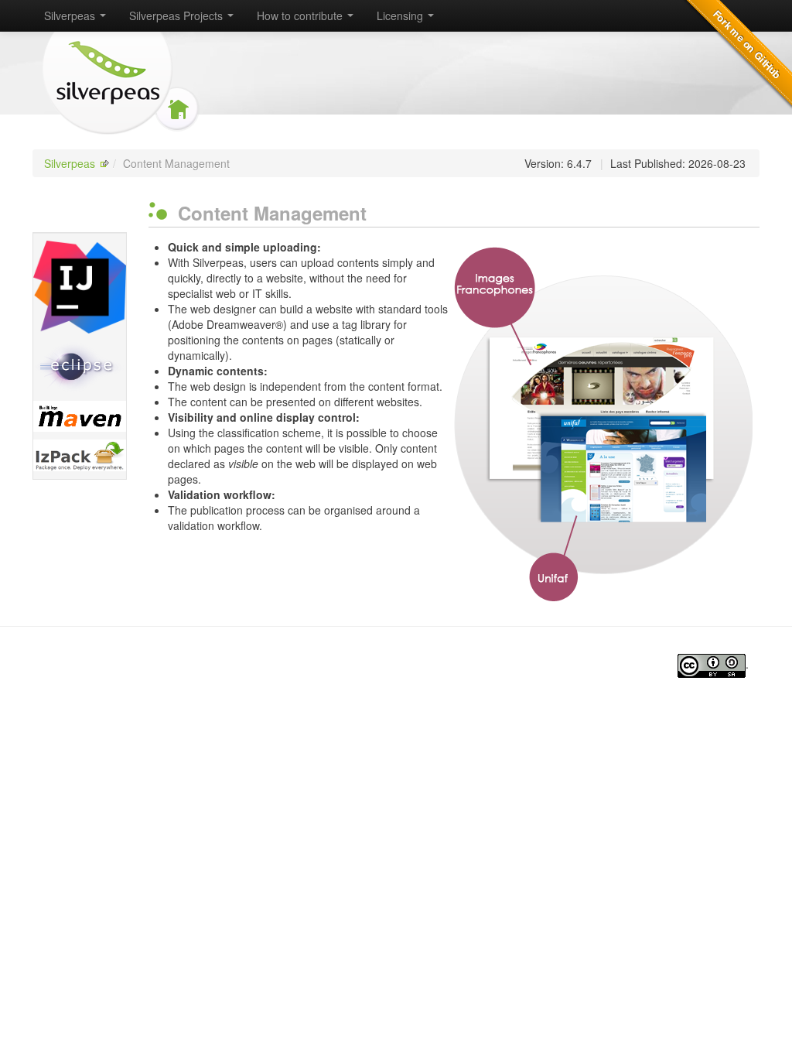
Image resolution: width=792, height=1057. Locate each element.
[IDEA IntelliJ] (79, 287)
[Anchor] (376, 212)
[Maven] (79, 416)
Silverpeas (69, 163)
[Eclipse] (79, 367)
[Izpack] (79, 455)
